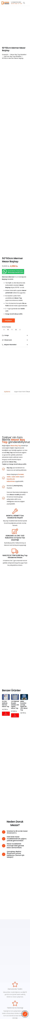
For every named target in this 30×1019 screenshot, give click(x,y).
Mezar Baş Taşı (16, 446)
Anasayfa (5, 54)
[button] (24, 3)
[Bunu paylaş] (8, 329)
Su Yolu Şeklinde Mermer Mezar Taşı (5, 703)
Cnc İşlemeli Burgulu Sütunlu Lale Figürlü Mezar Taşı (15, 704)
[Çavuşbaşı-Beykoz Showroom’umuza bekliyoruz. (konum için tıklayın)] (4, 854)
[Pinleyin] (16, 329)
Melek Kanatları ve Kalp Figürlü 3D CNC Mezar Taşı (24, 705)
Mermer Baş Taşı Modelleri (12, 56)
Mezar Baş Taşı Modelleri (18, 54)
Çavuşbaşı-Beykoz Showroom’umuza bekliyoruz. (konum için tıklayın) (15, 854)
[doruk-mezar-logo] (5, 3)
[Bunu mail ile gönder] (4, 329)
